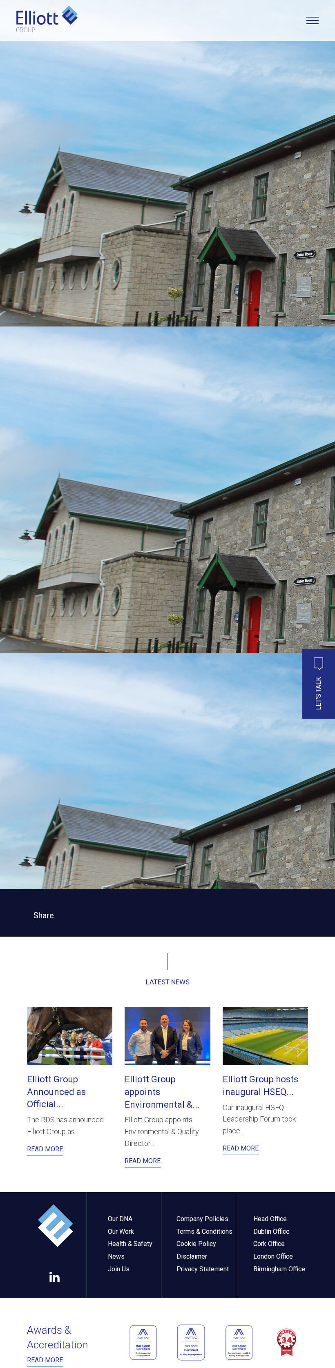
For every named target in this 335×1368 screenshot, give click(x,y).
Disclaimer (191, 1256)
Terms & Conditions (204, 1231)
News (116, 1256)
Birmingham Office (279, 1269)
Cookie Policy (196, 1244)
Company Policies (202, 1219)
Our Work (121, 1231)
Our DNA (120, 1219)
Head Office (270, 1219)
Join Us (119, 1269)
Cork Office (269, 1244)
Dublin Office (271, 1231)
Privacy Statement (202, 1269)
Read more (45, 1360)
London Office (273, 1256)
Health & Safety (130, 1244)
